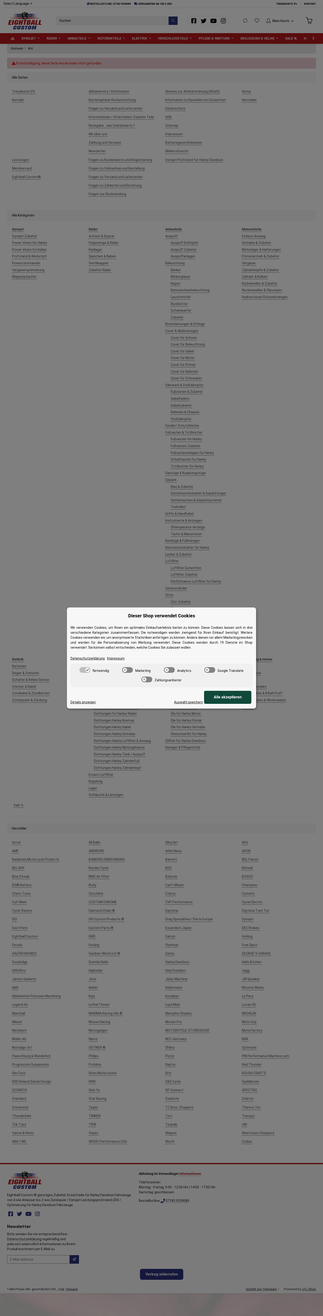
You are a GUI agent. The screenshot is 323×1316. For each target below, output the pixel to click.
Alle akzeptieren (228, 697)
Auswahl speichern (188, 702)
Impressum (116, 658)
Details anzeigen (83, 702)
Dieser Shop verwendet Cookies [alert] (161, 616)
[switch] (84, 670)
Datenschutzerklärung (87, 658)
